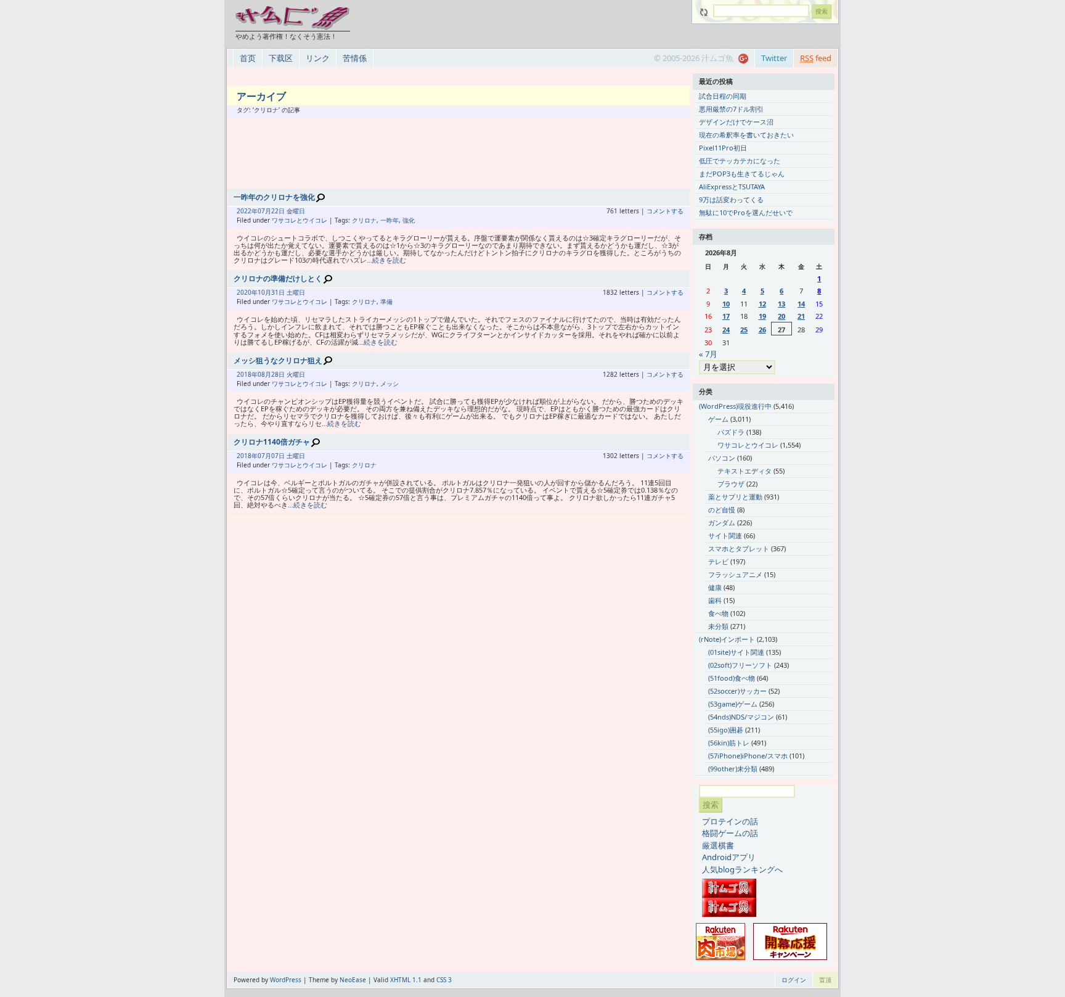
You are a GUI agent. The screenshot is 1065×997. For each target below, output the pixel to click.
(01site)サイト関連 (736, 652)
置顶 (825, 979)
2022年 (247, 211)
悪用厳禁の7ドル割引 (731, 108)
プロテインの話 (730, 821)
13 (781, 303)
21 (801, 316)
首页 (248, 58)
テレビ (718, 561)
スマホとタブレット (738, 548)
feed (815, 58)
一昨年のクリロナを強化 (274, 197)
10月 (264, 292)
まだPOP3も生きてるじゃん (742, 173)
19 (762, 316)
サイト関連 (725, 535)
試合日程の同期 (722, 96)
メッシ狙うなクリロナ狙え (278, 360)
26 (762, 329)
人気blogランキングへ (742, 869)
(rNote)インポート (727, 639)
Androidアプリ (729, 857)
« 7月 (708, 353)
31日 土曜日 (288, 292)
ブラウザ (731, 483)
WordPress (285, 979)
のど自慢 (721, 509)
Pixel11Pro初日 (723, 147)
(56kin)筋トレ (728, 742)
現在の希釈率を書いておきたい (746, 134)
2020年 (247, 292)
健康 (715, 587)
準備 (386, 301)
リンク (318, 58)
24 (726, 329)
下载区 (281, 58)
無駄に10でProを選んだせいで (746, 212)
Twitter (774, 58)
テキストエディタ (744, 470)
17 (726, 316)
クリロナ (364, 220)
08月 (264, 374)
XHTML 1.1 (406, 979)
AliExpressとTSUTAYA (732, 186)
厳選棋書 (718, 845)
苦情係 (355, 58)
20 (781, 316)
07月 (264, 211)
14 (801, 303)
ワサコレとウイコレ (299, 220)
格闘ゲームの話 (730, 833)
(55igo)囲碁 (725, 729)
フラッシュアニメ (735, 574)
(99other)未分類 (732, 768)
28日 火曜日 (288, 374)
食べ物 (718, 613)
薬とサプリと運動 (735, 496)
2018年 (247, 374)
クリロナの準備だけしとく (278, 278)
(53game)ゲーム (732, 703)
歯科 (715, 600)
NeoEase (353, 979)
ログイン (793, 979)
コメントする (665, 211)
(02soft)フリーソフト (740, 665)
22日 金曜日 (288, 211)
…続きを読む (386, 260)
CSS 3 (444, 979)
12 (762, 303)
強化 (408, 220)
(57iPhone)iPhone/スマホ (748, 755)
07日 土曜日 (288, 455)
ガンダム (721, 522)
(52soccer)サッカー (737, 690)
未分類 (718, 626)
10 (726, 303)
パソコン (721, 457)
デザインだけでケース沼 (736, 121)
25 (744, 329)
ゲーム (718, 419)
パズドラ (731, 432)
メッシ (389, 383)
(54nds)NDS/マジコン (741, 716)
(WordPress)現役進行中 (735, 406)
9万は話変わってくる (731, 199)
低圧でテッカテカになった (739, 160)
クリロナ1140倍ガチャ (272, 442)
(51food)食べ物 (731, 678)
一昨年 (389, 220)
